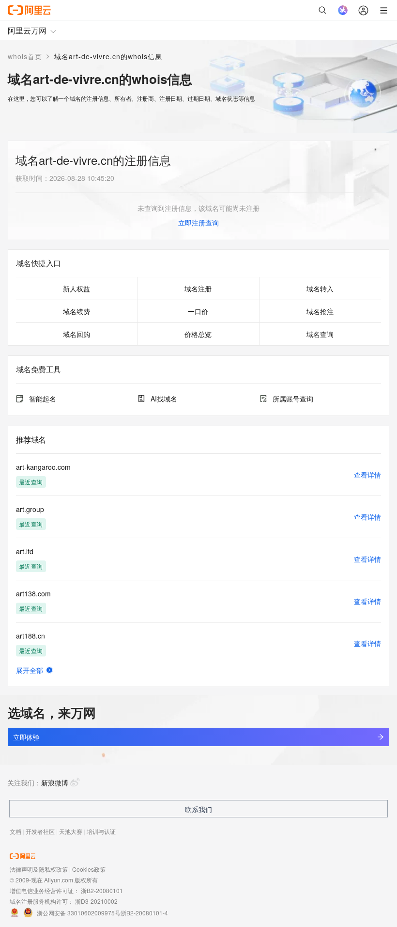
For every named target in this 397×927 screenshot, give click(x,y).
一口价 (198, 311)
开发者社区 (40, 831)
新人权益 (76, 288)
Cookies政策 (89, 869)
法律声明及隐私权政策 (39, 869)
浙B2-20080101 (102, 890)
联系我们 (198, 809)
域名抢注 (320, 311)
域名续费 (76, 311)
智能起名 (42, 398)
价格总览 (198, 334)
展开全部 (29, 670)
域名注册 (198, 288)
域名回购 (76, 334)
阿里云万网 (27, 30)
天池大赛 (70, 831)
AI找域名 (164, 398)
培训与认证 (101, 831)
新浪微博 (54, 782)
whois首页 (25, 56)
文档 (15, 831)
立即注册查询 (198, 222)
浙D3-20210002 (96, 901)
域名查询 (320, 334)
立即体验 (26, 737)
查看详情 (367, 474)
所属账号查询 (293, 398)
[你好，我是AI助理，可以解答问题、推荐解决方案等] (343, 10)
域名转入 (320, 288)
